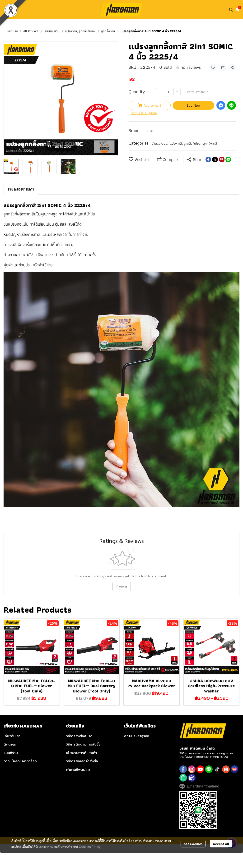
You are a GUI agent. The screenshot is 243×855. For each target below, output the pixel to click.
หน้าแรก (12, 31)
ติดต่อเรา (11, 744)
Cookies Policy (89, 846)
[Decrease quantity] (159, 91)
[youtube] (200, 769)
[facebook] (183, 769)
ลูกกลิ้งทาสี (108, 31)
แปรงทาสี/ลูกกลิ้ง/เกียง (80, 31)
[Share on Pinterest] (221, 159)
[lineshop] (183, 778)
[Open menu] (7, 9)
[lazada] (234, 769)
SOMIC (150, 130)
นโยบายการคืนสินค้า (81, 752)
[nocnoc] (192, 778)
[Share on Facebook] (208, 159)
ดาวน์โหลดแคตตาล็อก (20, 761)
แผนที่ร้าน (11, 752)
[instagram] (192, 769)
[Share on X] (215, 159)
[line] (209, 769)
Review (122, 586)
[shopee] (226, 769)
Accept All (221, 843)
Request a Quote (144, 113)
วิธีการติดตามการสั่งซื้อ (83, 744)
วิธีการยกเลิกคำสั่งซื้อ (82, 761)
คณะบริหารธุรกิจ (136, 736)
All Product (30, 31)
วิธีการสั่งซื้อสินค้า (79, 736)
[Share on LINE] (228, 159)
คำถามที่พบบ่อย (78, 769)
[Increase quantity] (177, 91)
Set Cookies (193, 843)
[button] (231, 9)
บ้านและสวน (52, 31)
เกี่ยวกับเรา (12, 736)
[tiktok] (217, 769)
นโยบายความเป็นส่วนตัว (55, 846)
